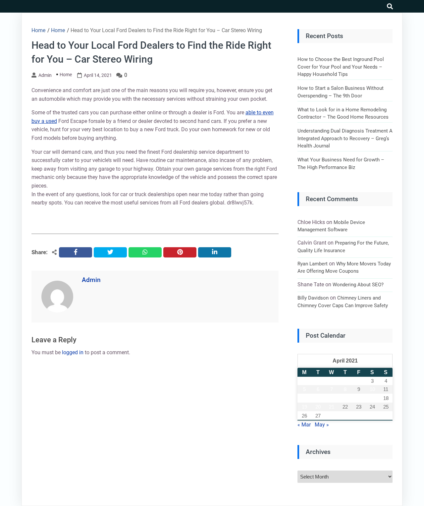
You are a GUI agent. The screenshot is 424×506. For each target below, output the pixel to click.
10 (372, 389)
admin (45, 75)
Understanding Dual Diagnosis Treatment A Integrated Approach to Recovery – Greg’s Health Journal (345, 138)
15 (345, 398)
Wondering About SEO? (358, 285)
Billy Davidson (313, 298)
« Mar (304, 425)
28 (331, 416)
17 (372, 398)
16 (358, 398)
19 (304, 407)
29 (345, 416)
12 (304, 398)
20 (318, 407)
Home (66, 74)
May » (322, 425)
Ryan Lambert (312, 264)
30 (358, 416)
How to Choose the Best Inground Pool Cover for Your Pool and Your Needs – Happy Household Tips (340, 66)
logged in (72, 352)
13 (318, 398)
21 (331, 407)
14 (331, 398)
